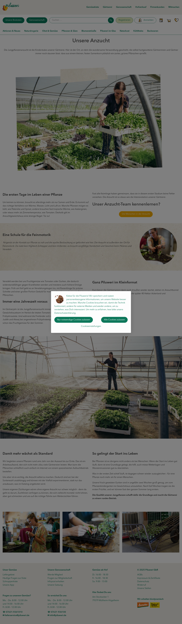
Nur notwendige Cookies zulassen (73, 320)
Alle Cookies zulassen (114, 320)
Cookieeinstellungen (91, 326)
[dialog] (91, 312)
